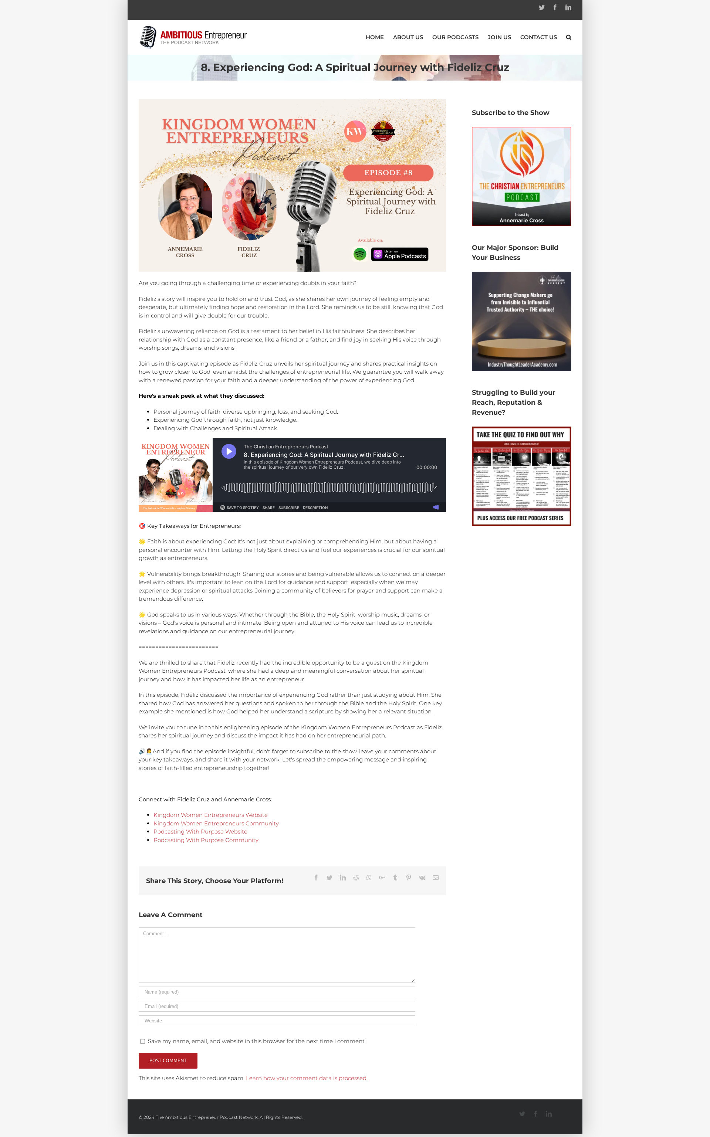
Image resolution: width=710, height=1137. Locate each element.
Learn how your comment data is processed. (307, 1078)
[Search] (568, 37)
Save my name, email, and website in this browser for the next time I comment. (257, 1041)
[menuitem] (379, 37)
